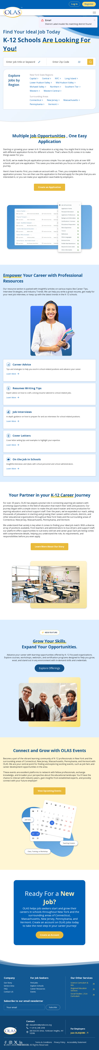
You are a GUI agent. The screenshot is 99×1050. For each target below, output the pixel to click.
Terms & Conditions (43, 1042)
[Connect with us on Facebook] (5, 1042)
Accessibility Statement (76, 1042)
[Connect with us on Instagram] (10, 1042)
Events (33, 991)
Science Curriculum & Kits (79, 984)
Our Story (8, 982)
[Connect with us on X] (15, 1042)
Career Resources (37, 989)
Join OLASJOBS (78, 1032)
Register (89, 4)
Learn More (11, 374)
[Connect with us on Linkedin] (20, 1042)
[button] (90, 62)
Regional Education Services (79, 989)
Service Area (9, 986)
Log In (74, 4)
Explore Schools (37, 986)
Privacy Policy (59, 1042)
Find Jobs (34, 982)
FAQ (5, 989)
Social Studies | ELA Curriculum (79, 995)
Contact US (8, 991)
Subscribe (53, 1007)
